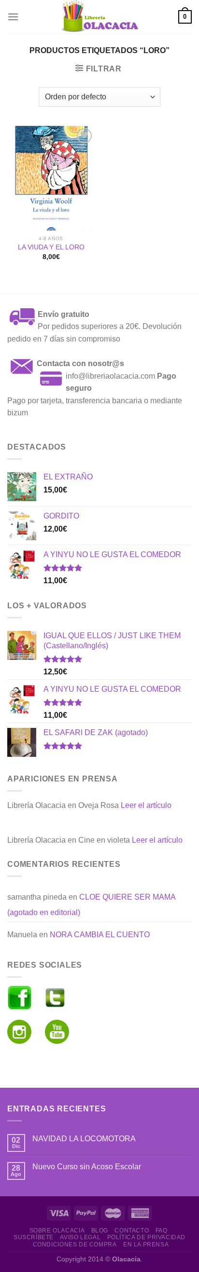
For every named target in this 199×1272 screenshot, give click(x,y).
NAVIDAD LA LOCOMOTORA (84, 1139)
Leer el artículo (146, 805)
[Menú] (13, 16)
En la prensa (146, 1244)
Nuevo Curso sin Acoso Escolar (86, 1167)
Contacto (131, 1230)
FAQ (162, 1230)
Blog (99, 1230)
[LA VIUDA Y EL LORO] (51, 178)
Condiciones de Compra (75, 1244)
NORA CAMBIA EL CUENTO (100, 934)
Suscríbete (34, 1237)
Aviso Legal (80, 1237)
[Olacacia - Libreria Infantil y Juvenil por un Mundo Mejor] (99, 17)
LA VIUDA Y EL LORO (51, 247)
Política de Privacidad (146, 1237)
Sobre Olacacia (57, 1230)
